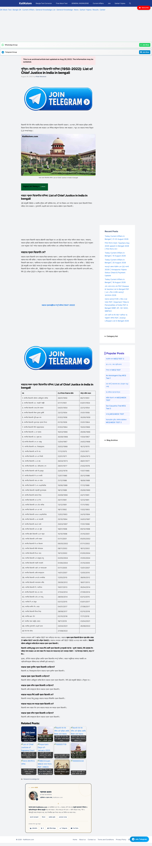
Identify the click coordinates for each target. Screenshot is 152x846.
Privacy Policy (121, 840)
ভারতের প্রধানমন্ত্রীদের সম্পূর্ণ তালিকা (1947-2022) (58, 305)
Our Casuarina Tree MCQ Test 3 (116, 407)
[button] (130, 3)
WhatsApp (52, 828)
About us (82, 840)
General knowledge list (31, 779)
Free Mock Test (61, 3)
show (43, 186)
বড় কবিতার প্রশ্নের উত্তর (113, 392)
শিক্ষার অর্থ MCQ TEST (113, 370)
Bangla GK (17, 10)
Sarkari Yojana (120, 3)
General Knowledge (64, 10)
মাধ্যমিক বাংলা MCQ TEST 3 (115, 359)
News (76, 10)
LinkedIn (34, 828)
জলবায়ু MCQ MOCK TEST (115, 414)
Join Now (145, 45)
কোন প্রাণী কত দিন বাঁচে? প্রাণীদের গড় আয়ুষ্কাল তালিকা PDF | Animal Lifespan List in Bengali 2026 (117, 318)
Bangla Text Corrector (44, 3)
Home (75, 840)
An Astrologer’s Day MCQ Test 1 (116, 376)
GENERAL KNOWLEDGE (80, 3)
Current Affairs (98, 3)
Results (96, 10)
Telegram (64, 828)
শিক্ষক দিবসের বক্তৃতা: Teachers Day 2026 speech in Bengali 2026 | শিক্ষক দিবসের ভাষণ (117, 246)
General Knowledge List (45, 10)
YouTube (75, 828)
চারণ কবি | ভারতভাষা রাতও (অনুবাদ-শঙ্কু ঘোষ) (117, 385)
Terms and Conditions (106, 840)
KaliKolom (25, 3)
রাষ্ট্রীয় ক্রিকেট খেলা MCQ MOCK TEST (116, 399)
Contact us (92, 840)
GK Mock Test (6, 10)
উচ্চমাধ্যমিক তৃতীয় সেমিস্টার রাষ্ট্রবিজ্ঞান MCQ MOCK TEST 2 (116, 421)
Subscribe (145, 7)
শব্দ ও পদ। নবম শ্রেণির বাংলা (113, 364)
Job (109, 3)
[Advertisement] (62, 27)
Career (102, 10)
